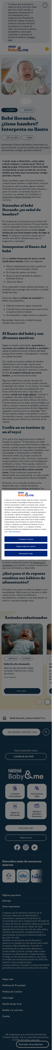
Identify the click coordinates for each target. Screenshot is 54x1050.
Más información (14, 531)
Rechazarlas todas (26, 553)
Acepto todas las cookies (26, 546)
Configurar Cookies (25, 539)
